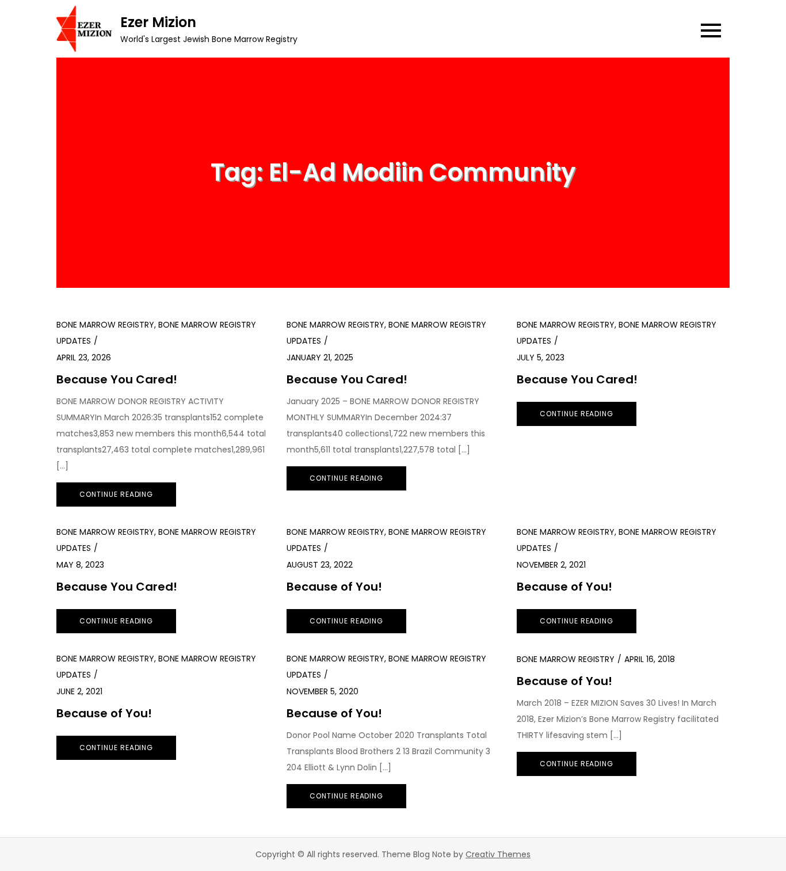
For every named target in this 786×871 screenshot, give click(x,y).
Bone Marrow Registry (105, 324)
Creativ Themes (498, 854)
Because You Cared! (116, 379)
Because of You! (334, 587)
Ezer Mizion (158, 22)
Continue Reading (116, 494)
